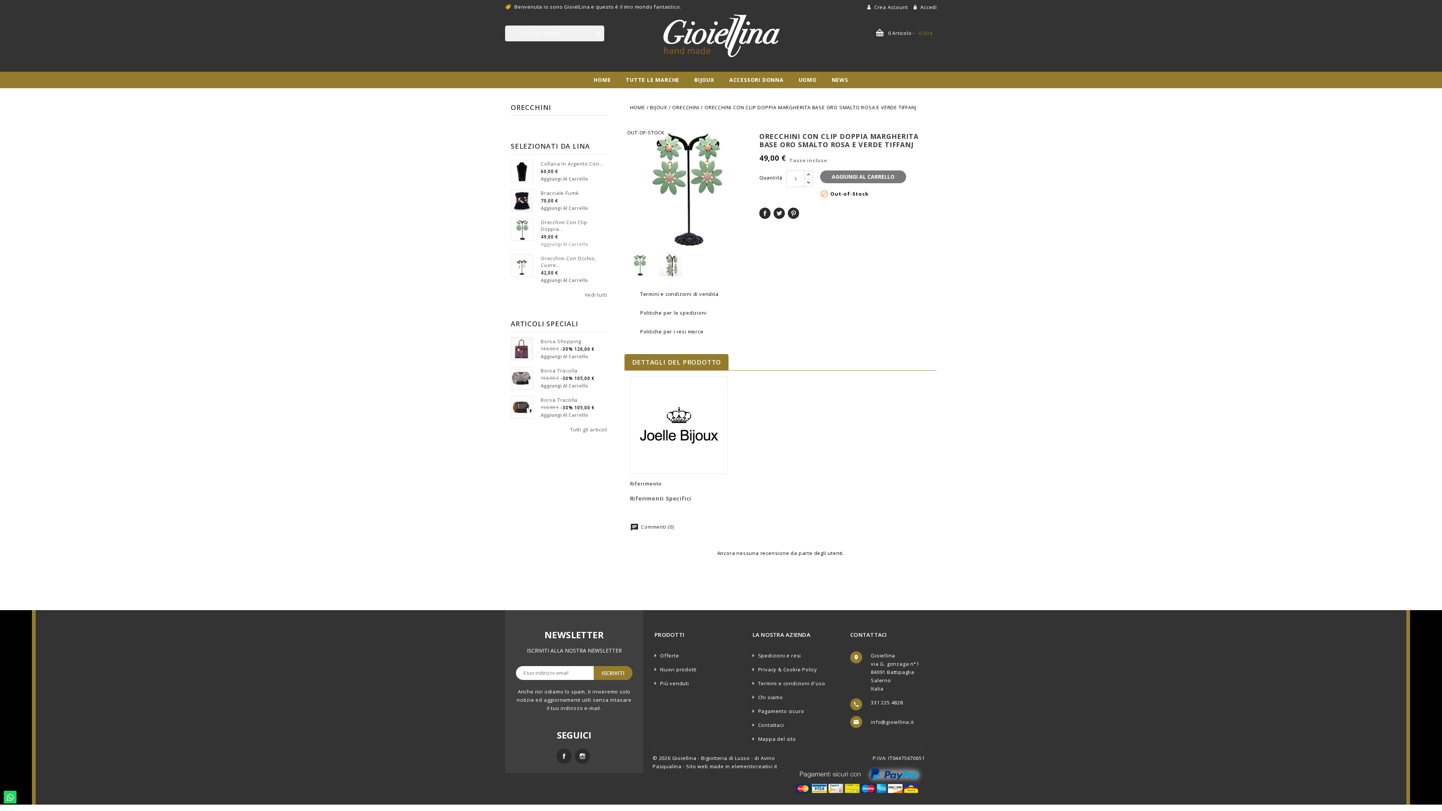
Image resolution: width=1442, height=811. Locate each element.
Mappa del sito (777, 739)
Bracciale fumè (560, 193)
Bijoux (704, 79)
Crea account (891, 7)
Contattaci (771, 725)
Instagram (582, 756)
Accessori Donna (756, 79)
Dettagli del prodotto (676, 362)
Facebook (564, 756)
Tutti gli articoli (588, 429)
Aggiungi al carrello (564, 179)
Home (602, 79)
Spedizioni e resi (779, 655)
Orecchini (531, 107)
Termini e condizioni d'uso (791, 683)
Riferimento (646, 483)
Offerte (669, 655)
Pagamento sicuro (781, 711)
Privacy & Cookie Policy (787, 669)
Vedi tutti (596, 294)
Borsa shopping (561, 341)
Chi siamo (770, 697)
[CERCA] (598, 34)
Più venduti (674, 683)
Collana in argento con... (572, 163)
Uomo (808, 79)
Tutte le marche (652, 79)
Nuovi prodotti (678, 669)
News (840, 79)
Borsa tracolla (559, 370)
